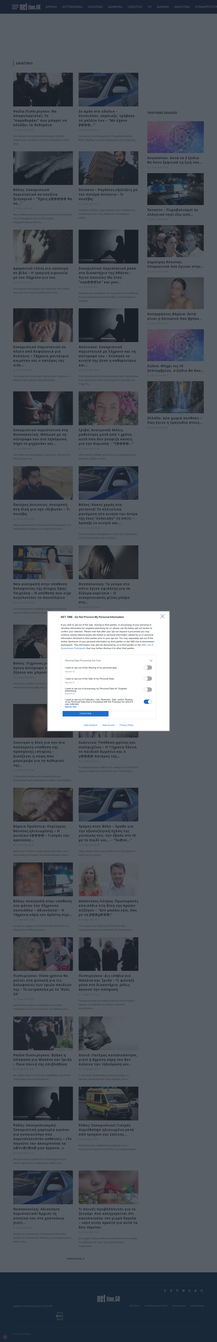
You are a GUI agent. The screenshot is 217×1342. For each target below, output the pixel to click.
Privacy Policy (126, 725)
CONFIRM (86, 713)
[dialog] (108, 671)
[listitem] (108, 660)
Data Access (108, 725)
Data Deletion (90, 725)
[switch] (148, 667)
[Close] (163, 617)
